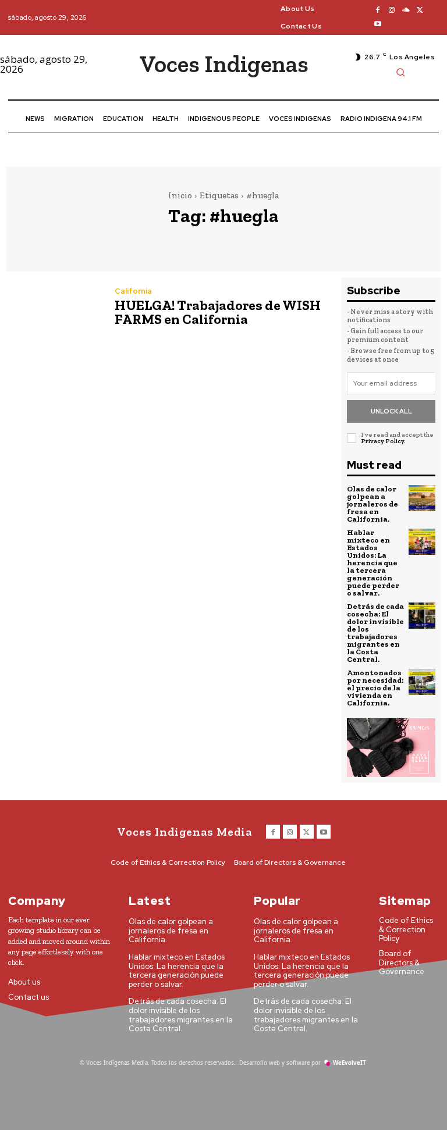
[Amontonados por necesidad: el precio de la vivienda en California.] (422, 682)
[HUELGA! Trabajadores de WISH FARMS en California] (54, 308)
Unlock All (391, 411)
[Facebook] (378, 10)
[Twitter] (420, 10)
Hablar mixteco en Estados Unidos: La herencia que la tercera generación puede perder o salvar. (373, 562)
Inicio (180, 195)
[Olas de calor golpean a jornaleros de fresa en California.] (422, 498)
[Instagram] (392, 10)
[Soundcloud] (406, 10)
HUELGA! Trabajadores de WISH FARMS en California (218, 312)
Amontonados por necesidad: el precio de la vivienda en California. (375, 687)
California (133, 291)
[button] (400, 72)
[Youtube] (378, 24)
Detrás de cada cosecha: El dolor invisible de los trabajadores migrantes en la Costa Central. (375, 633)
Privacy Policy (382, 441)
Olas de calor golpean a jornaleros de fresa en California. (372, 503)
